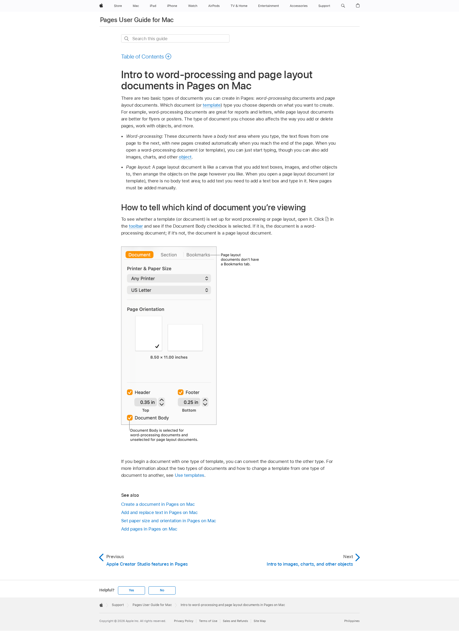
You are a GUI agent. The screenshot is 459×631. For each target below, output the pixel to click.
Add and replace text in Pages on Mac (159, 512)
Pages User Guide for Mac (137, 20)
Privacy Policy (183, 621)
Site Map (260, 621)
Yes (131, 590)
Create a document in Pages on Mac (158, 504)
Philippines (352, 621)
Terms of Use (208, 621)
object (185, 157)
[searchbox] (175, 38)
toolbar (136, 226)
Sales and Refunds (235, 621)
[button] (343, 6)
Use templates (189, 475)
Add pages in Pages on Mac (149, 529)
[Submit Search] (127, 38)
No (162, 590)
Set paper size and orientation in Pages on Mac (168, 520)
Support (118, 605)
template (211, 105)
